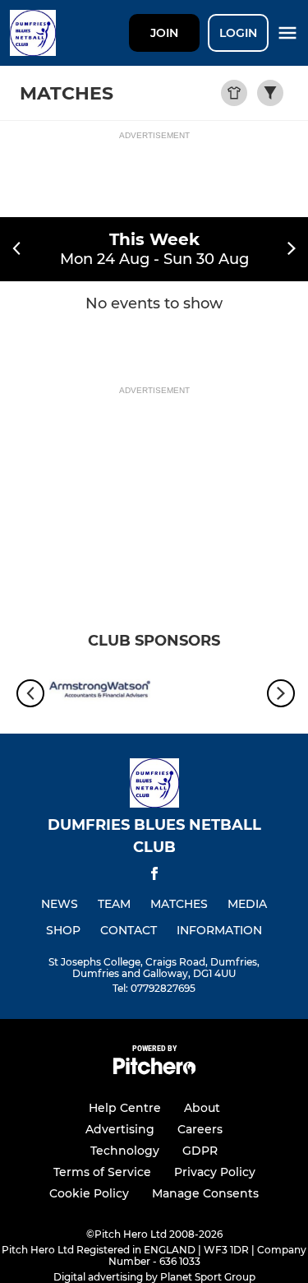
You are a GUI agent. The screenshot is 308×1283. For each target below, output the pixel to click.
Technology (124, 1150)
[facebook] (154, 876)
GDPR (200, 1150)
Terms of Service (102, 1172)
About (202, 1107)
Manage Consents (205, 1193)
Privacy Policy (214, 1172)
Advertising (119, 1129)
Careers (200, 1129)
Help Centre (125, 1107)
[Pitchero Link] (154, 1070)
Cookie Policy (89, 1193)
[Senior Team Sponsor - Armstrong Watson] (99, 693)
